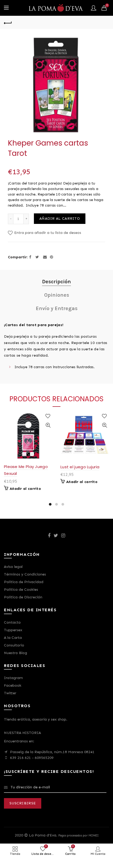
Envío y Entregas (57, 308)
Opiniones (56, 295)
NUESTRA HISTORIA (22, 733)
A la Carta (13, 637)
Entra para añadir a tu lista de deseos (47, 232)
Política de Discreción (23, 597)
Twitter (10, 693)
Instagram (13, 678)
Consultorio (14, 645)
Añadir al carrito (59, 218)
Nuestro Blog (15, 653)
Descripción (56, 282)
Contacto (12, 622)
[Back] (7, 22)
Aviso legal (13, 566)
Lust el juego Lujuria (79, 467)
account (93, 8)
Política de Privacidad (23, 582)
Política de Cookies (21, 589)
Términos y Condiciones (25, 574)
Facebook (12, 685)
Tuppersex (13, 630)
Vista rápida (48, 425)
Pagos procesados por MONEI (78, 835)
